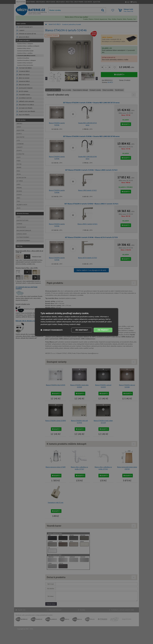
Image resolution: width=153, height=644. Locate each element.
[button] (52, 330)
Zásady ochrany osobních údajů (69, 324)
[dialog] (76, 322)
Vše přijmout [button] (103, 330)
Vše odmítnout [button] (81, 330)
